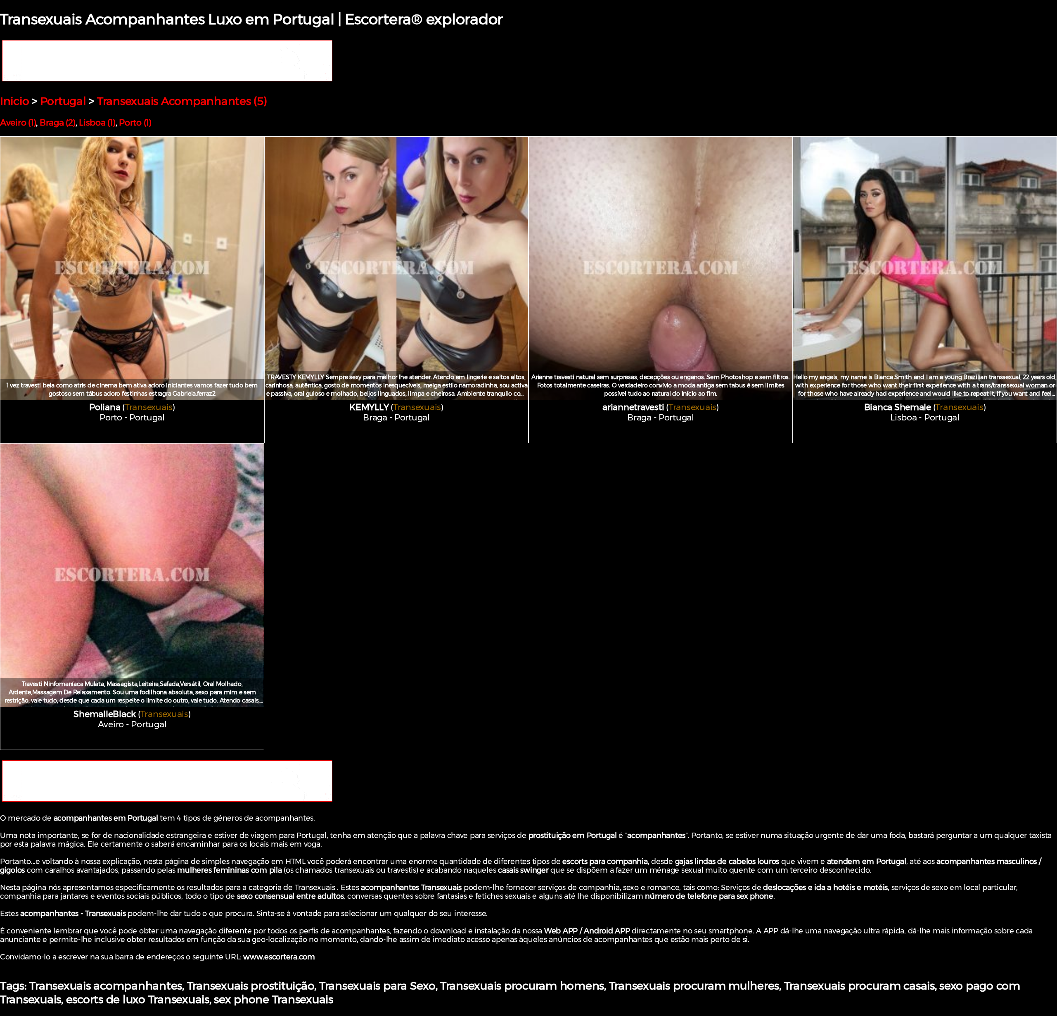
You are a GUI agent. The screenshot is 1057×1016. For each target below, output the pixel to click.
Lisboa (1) (97, 122)
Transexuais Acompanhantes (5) (182, 101)
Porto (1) (135, 122)
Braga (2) (58, 122)
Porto (111, 417)
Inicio (14, 101)
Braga (375, 417)
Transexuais (149, 407)
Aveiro (111, 724)
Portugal (63, 101)
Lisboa (903, 417)
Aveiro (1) (18, 122)
